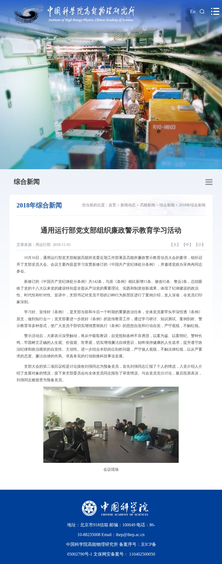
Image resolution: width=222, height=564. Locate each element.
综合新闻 (27, 181)
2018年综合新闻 (192, 205)
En (192, 11)
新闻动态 (128, 205)
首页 (112, 205)
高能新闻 (147, 205)
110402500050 (142, 554)
